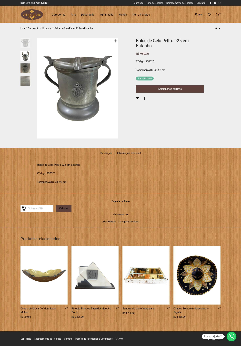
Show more (25, 317)
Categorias (58, 14)
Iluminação (106, 14)
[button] (231, 336)
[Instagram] (215, 2)
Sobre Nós (138, 3)
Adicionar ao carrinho (170, 88)
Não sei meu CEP (120, 214)
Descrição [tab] (106, 153)
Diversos (46, 28)
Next (116, 88)
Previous (39, 88)
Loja (22, 28)
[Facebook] (210, 2)
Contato (201, 3)
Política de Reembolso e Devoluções (94, 338)
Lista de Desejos (155, 3)
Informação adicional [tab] (129, 153)
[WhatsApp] (220, 2)
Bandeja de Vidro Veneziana (138, 308)
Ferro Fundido (141, 14)
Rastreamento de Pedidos (179, 3)
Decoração (88, 14)
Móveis (123, 14)
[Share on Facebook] (144, 98)
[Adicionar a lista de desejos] (138, 98)
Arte (73, 14)
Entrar (199, 14)
